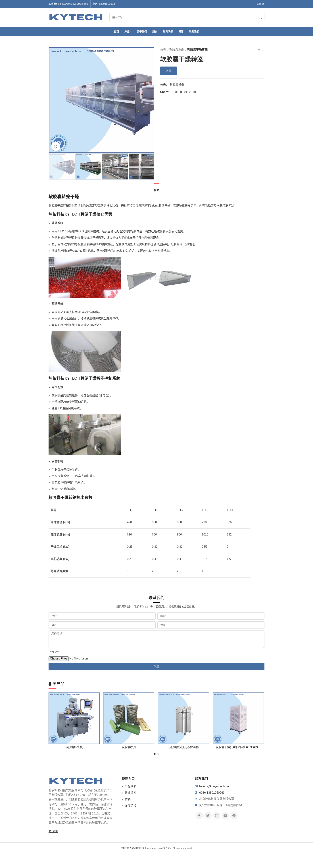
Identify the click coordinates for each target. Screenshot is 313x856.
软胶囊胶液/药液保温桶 (183, 747)
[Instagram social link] (216, 815)
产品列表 (130, 786)
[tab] (156, 188)
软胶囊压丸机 (74, 747)
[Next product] (262, 50)
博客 (128, 799)
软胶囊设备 (177, 49)
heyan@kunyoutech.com (74, 3)
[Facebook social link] (172, 92)
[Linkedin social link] (190, 92)
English (260, 4)
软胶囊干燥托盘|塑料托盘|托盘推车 (238, 747)
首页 (163, 49)
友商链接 (130, 805)
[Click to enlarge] (55, 146)
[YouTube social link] (225, 815)
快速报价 (130, 792)
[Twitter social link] (176, 92)
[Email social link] (181, 92)
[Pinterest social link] (185, 92)
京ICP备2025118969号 (133, 848)
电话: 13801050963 (103, 3)
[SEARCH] (260, 17)
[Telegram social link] (194, 92)
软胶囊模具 (129, 747)
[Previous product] (255, 50)
